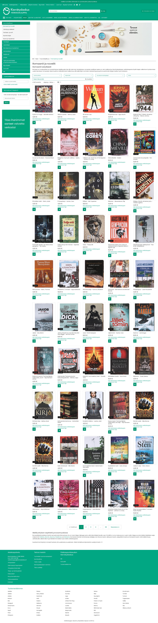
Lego (66, 596)
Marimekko (68, 608)
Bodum (10, 598)
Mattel (67, 613)
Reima (96, 605)
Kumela (67, 594)
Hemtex (39, 605)
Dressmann (11, 605)
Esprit (9, 610)
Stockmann (126, 591)
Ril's (95, 610)
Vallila (124, 601)
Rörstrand (96, 613)
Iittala (38, 613)
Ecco (9, 608)
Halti (38, 598)
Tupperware (126, 598)
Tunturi (125, 596)
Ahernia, (47, 537)
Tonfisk (125, 594)
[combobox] (77, 11)
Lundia (67, 605)
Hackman (39, 596)
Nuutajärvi (97, 596)
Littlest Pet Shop (69, 601)
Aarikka (10, 591)
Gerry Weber (40, 594)
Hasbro (38, 601)
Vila (124, 605)
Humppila (39, 610)
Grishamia (67, 537)
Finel (9, 613)
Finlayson (10, 615)
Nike (95, 594)
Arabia (9, 596)
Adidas (10, 594)
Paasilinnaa (58, 537)
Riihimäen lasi (98, 608)
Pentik (95, 598)
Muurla (67, 615)
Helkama (39, 603)
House (38, 608)
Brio (9, 601)
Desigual (10, 603)
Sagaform (97, 615)
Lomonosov (68, 603)
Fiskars (38, 591)
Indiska (38, 615)
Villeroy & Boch (127, 608)
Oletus (51, 82)
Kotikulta (67, 591)
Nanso (95, 591)
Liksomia (52, 537)
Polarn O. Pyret (98, 601)
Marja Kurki (68, 610)
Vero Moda (126, 603)
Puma (95, 603)
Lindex (67, 598)
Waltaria (42, 537)
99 (106, 527)
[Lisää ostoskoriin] (34, 122)
